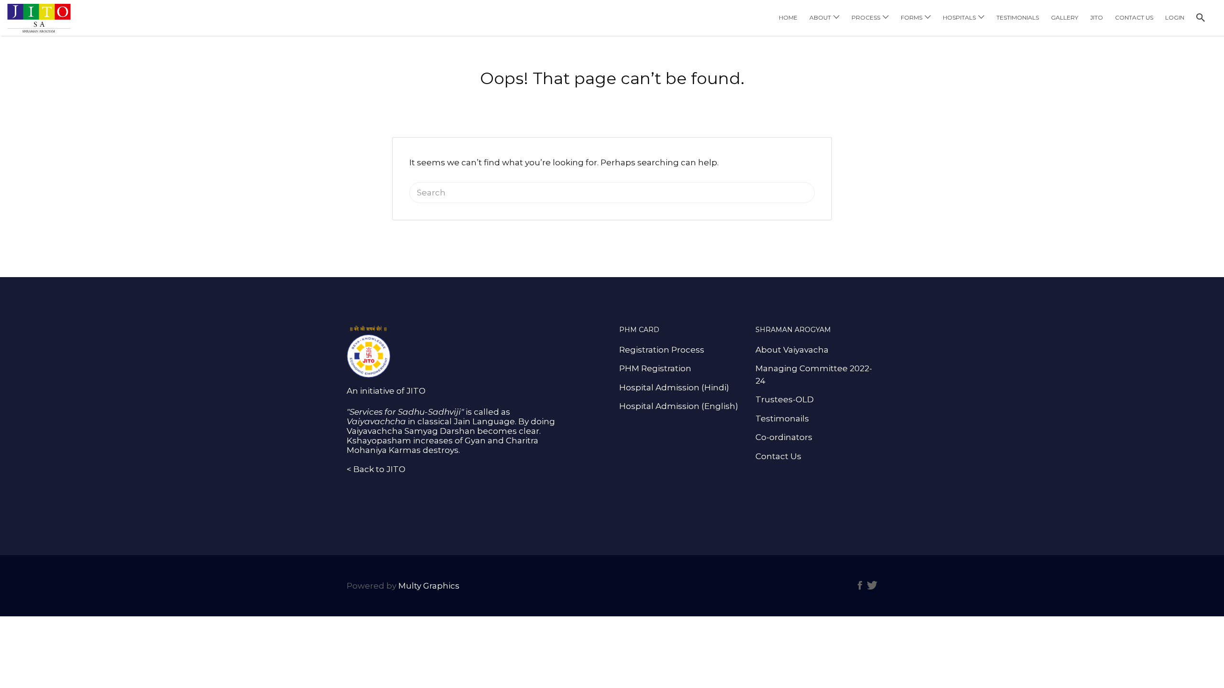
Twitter (872, 585)
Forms (911, 17)
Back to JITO (379, 469)
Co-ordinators (783, 437)
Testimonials (1017, 17)
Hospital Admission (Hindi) (674, 387)
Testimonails (782, 418)
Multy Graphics (428, 586)
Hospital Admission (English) (678, 406)
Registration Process (661, 350)
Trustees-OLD (784, 399)
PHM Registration (655, 368)
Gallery (1064, 17)
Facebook (860, 585)
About (820, 17)
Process (866, 17)
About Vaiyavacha (792, 350)
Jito (1096, 17)
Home (788, 17)
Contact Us (1134, 17)
